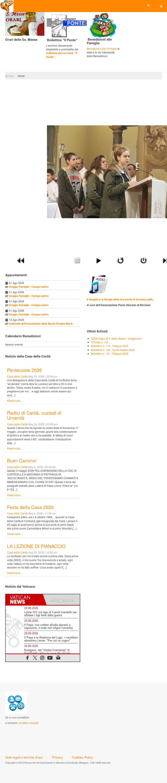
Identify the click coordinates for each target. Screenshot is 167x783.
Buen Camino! (22, 460)
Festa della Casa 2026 (30, 507)
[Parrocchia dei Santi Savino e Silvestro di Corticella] (6, 6)
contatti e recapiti (28, 723)
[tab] (24, 599)
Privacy (57, 757)
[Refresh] (120, 260)
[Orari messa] (24, 23)
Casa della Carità (17, 376)
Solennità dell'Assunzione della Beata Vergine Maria (41, 323)
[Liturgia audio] (98, 284)
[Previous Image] (21, 260)
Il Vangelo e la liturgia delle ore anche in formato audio (120, 299)
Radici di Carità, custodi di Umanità (34, 415)
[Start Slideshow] (98, 260)
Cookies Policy (82, 757)
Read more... (14, 400)
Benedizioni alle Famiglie (102, 48)
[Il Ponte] (72, 25)
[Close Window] (143, 260)
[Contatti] (16, 702)
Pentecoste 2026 (24, 370)
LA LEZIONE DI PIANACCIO (36, 546)
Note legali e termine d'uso (24, 757)
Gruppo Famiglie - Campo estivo (28, 287)
